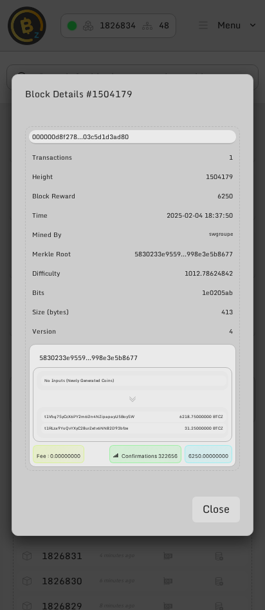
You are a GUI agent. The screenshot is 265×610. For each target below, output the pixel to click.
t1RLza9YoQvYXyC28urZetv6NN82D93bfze (86, 428)
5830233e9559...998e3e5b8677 (88, 357)
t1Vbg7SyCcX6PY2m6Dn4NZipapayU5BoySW (89, 417)
